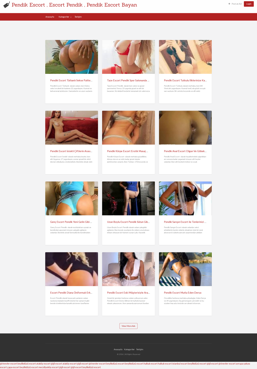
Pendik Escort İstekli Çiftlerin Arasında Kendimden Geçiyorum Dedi (88, 151)
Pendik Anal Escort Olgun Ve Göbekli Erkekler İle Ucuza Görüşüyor (202, 151)
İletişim (78, 17)
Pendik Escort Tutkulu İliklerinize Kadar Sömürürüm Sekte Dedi (200, 80)
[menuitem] (235, 4)
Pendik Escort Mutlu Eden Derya (182, 292)
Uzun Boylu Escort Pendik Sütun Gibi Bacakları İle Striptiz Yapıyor (144, 221)
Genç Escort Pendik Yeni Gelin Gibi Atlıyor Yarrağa (78, 221)
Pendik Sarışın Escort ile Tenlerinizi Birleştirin (190, 221)
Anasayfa (50, 17)
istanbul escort (180, 363)
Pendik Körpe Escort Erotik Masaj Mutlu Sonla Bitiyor (137, 151)
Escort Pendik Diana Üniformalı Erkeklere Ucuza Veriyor (82, 292)
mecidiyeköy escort (49, 367)
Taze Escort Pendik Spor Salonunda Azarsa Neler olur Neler (140, 80)
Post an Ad (236, 4)
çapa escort (13, 367)
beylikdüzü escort (27, 363)
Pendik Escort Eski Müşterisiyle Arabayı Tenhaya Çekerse (140, 292)
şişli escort (56, 363)
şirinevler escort (8, 363)
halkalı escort (151, 363)
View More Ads (128, 326)
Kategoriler (64, 17)
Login (248, 4)
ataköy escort (43, 363)
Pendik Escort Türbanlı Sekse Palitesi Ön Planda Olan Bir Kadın (86, 80)
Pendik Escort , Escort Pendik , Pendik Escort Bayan (74, 4)
